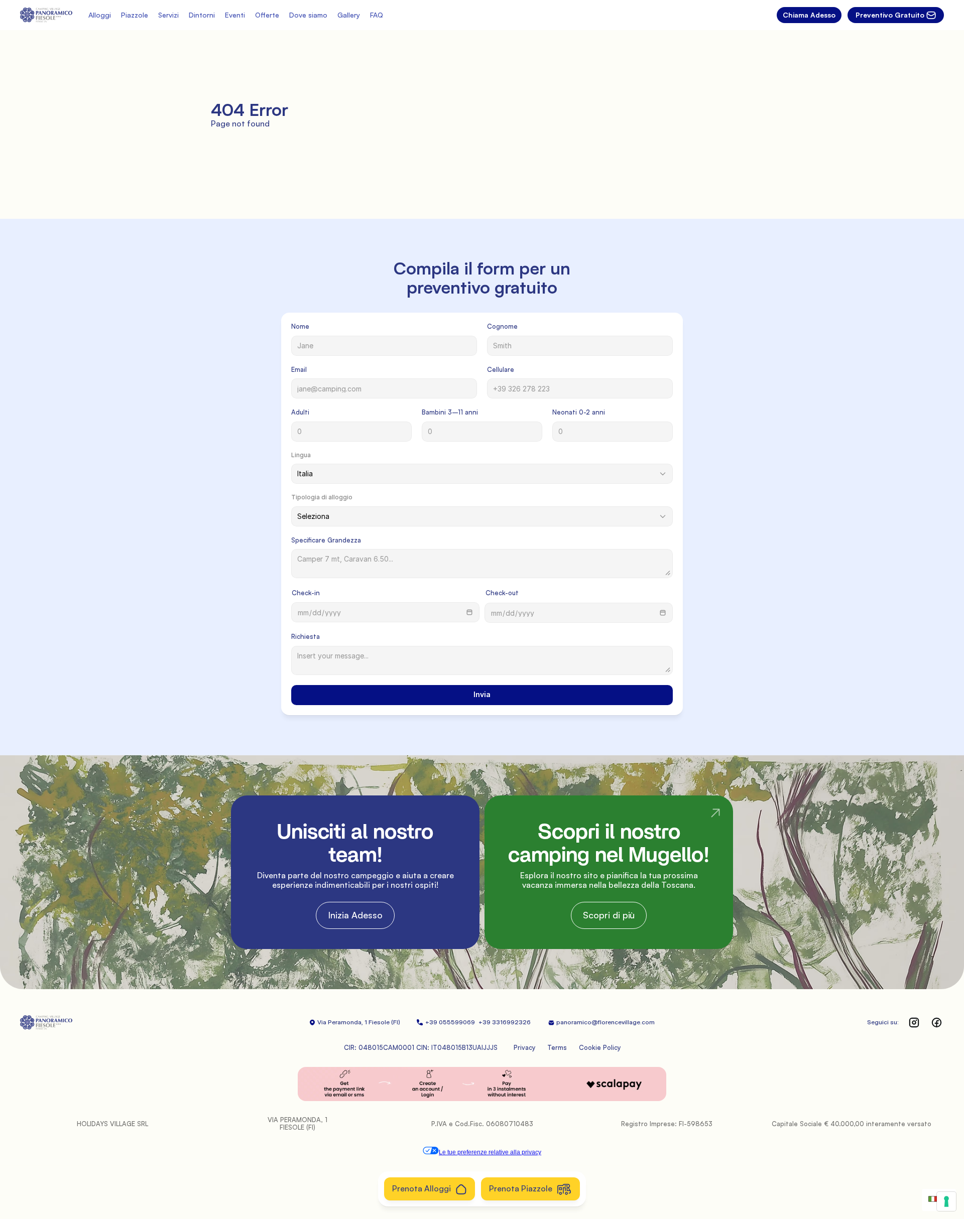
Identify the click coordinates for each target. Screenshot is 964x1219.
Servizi (168, 15)
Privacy (524, 1047)
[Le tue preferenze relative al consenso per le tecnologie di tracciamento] (946, 1201)
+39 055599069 (450, 1022)
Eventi (235, 15)
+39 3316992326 (505, 1022)
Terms (557, 1047)
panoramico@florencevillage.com (605, 1022)
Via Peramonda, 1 (342, 1022)
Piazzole (134, 15)
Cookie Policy (600, 1047)
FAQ (376, 15)
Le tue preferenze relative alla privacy (490, 1152)
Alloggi (99, 15)
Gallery (348, 15)
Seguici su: (883, 1022)
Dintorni (202, 15)
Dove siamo (308, 15)
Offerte (267, 15)
